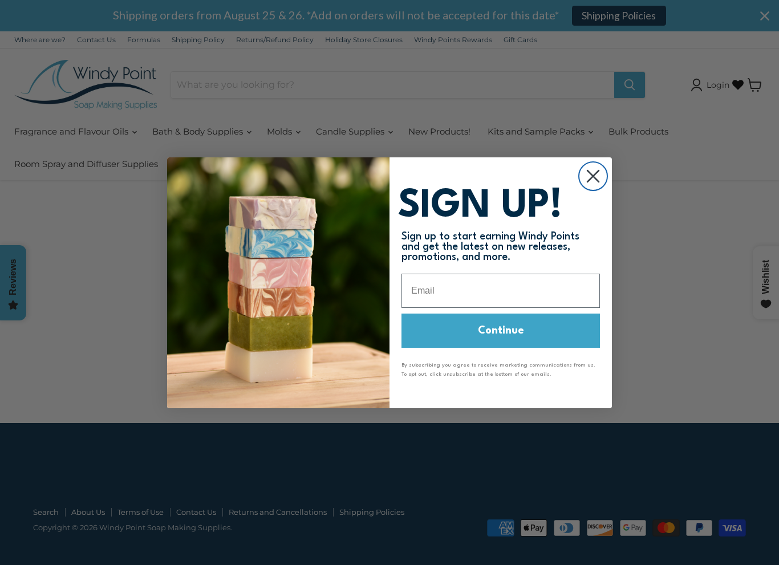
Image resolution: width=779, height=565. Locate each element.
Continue (501, 331)
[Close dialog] (593, 176)
